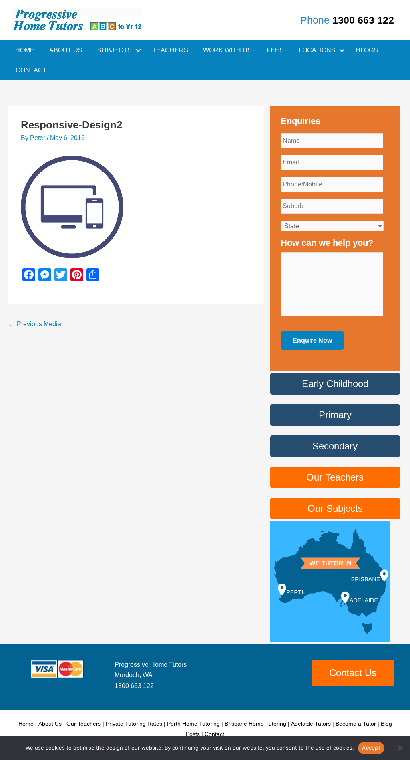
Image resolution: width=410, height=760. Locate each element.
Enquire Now (312, 340)
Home (24, 50)
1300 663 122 (363, 20)
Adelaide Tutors (311, 723)
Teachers (170, 50)
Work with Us (227, 50)
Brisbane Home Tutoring (255, 723)
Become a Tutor (356, 723)
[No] (400, 748)
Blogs (367, 50)
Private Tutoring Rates (134, 723)
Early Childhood (335, 383)
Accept (371, 747)
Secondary (335, 446)
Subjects (114, 50)
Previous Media (35, 324)
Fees (275, 50)
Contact (31, 70)
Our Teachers (335, 477)
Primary (335, 414)
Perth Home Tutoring (193, 723)
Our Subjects (335, 508)
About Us (65, 50)
